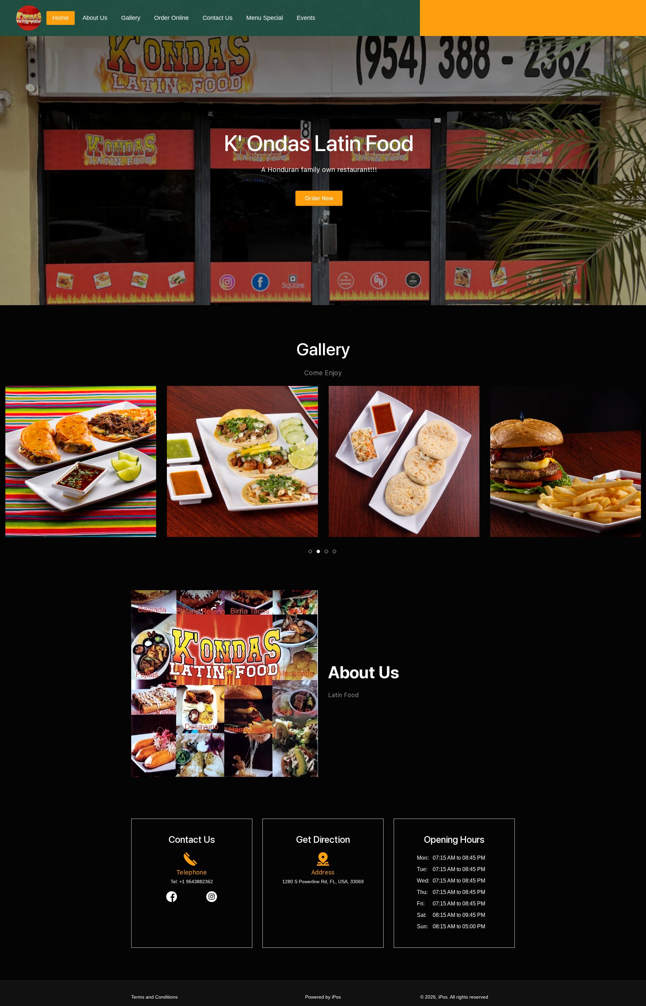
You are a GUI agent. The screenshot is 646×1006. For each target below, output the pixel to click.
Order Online (171, 17)
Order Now (319, 198)
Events (306, 17)
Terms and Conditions (154, 997)
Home (60, 17)
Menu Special (264, 17)
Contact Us (217, 17)
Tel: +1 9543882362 (192, 881)
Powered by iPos (323, 997)
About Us (94, 17)
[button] (311, 551)
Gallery (130, 17)
